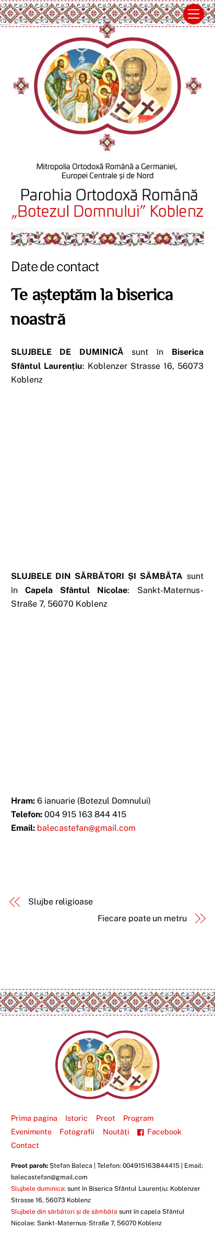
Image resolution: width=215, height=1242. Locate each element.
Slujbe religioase (60, 902)
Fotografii (76, 1131)
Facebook (163, 1131)
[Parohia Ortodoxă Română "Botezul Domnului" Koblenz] (107, 1095)
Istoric (76, 1117)
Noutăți (116, 1131)
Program (138, 1117)
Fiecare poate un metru (142, 918)
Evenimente (31, 1131)
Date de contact (55, 266)
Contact (25, 1145)
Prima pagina (34, 1117)
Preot (105, 1117)
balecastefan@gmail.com (86, 828)
